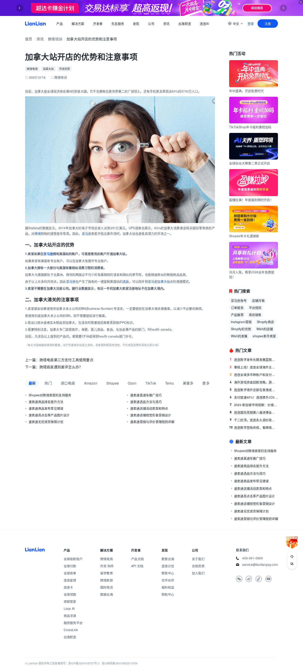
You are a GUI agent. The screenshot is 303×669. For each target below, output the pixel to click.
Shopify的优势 (241, 329)
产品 (59, 23)
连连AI (204, 23)
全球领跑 (70, 594)
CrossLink (71, 630)
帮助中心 (167, 594)
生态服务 (117, 23)
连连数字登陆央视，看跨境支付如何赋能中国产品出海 (253, 427)
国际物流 (106, 587)
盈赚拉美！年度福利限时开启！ (251, 199)
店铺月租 (258, 300)
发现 (136, 23)
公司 (151, 23)
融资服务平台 (73, 622)
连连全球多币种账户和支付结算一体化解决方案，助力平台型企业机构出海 (254, 374)
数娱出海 (106, 594)
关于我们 (198, 559)
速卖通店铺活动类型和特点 (149, 408)
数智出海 (167, 559)
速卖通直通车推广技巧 (146, 395)
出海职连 (184, 23)
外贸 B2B (106, 566)
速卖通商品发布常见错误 (46, 408)
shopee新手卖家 (264, 336)
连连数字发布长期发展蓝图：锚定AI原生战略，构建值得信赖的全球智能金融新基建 (254, 359)
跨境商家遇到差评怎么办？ (61, 366)
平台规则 (255, 307)
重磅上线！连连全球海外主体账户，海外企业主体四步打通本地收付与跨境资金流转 (254, 367)
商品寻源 (70, 615)
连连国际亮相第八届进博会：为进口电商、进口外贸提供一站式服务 (254, 412)
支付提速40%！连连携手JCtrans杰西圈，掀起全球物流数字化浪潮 (254, 397)
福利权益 (167, 587)
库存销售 (255, 314)
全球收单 (70, 573)
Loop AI (69, 608)
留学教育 (106, 573)
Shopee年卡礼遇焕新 (244, 236)
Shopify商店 (265, 322)
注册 (268, 23)
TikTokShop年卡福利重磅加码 (250, 127)
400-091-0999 (252, 558)
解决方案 (77, 23)
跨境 (38, 233)
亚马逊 (86, 233)
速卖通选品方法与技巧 (146, 401)
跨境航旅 (106, 580)
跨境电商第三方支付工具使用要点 (66, 359)
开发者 (97, 23)
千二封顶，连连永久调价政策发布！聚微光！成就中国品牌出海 (254, 420)
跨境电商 (32, 69)
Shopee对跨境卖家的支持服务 (50, 395)
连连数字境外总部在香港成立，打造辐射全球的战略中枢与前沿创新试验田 (254, 389)
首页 (35, 24)
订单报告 (237, 307)
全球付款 (70, 566)
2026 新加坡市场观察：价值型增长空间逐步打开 (254, 405)
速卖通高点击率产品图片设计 (49, 415)
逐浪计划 (167, 566)
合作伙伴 (167, 580)
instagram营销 (241, 322)
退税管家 (70, 601)
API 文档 (137, 566)
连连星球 (70, 580)
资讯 (166, 23)
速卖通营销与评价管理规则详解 (152, 421)
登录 (251, 23)
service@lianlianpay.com (260, 564)
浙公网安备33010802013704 (120, 663)
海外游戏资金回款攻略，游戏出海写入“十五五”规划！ (254, 382)
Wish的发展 (239, 336)
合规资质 (198, 566)
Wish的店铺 (264, 329)
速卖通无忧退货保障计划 (46, 421)
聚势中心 (167, 573)
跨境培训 (55, 38)
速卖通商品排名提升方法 (46, 401)
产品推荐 (237, 314)
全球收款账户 (73, 559)
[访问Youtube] (268, 579)
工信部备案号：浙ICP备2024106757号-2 (74, 663)
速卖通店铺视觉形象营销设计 (150, 415)
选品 (126, 281)
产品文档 (137, 559)
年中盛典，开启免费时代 (246, 91)
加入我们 (198, 573)
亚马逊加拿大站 (159, 281)
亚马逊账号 (239, 300)
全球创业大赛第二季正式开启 (249, 163)
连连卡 (68, 587)
